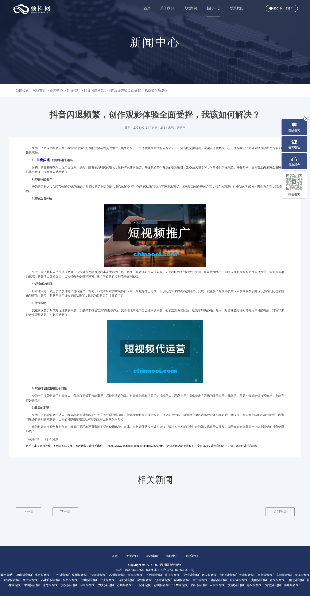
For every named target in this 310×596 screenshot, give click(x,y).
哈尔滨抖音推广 (240, 580)
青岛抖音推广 (278, 580)
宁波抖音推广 (108, 580)
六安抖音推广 (107, 585)
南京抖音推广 (266, 575)
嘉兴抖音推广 (255, 585)
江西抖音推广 (181, 585)
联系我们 (236, 8)
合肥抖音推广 (127, 580)
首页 (147, 8)
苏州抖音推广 (118, 575)
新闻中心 (213, 8)
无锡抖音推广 (136, 575)
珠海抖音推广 (51, 585)
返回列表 (280, 512)
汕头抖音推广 (70, 585)
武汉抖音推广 (229, 575)
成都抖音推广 (13, 580)
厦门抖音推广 (297, 580)
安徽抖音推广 (237, 585)
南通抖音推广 (293, 585)
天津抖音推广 (248, 575)
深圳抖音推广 (99, 575)
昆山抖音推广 (25, 575)
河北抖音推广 (274, 585)
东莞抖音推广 (285, 575)
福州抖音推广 (71, 580)
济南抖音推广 (164, 580)
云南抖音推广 (218, 585)
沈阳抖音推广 (146, 580)
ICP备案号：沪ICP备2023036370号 (169, 570)
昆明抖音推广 (183, 580)
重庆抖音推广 (173, 575)
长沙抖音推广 (155, 575)
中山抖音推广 (33, 585)
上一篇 (28, 512)
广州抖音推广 (62, 575)
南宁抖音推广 (201, 580)
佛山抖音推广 (90, 580)
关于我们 (167, 8)
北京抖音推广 (44, 575)
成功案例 (190, 8)
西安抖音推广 (211, 575)
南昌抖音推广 (220, 580)
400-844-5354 (282, 8)
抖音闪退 (43, 160)
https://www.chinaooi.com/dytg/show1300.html (136, 445)
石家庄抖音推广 (51, 580)
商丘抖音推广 (200, 585)
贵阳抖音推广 (260, 580)
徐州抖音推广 (163, 585)
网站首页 (39, 90)
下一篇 (65, 512)
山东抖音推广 (144, 585)
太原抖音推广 (31, 580)
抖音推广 (73, 90)
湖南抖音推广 (88, 585)
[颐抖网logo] (32, 9)
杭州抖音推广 (81, 575)
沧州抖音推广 (126, 585)
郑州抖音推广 (192, 575)
